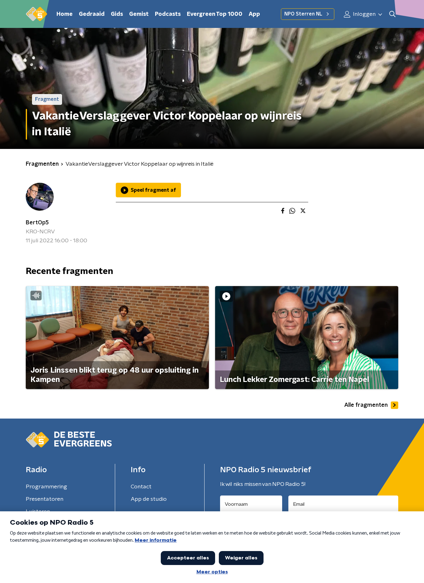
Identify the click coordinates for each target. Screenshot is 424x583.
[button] (392, 14)
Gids (117, 14)
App (254, 14)
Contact (141, 487)
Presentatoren (44, 499)
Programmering (46, 487)
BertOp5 (37, 223)
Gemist (139, 14)
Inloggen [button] (363, 14)
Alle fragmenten (366, 405)
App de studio (149, 499)
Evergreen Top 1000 (214, 14)
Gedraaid (92, 14)
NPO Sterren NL (303, 13)
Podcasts (168, 14)
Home (64, 14)
